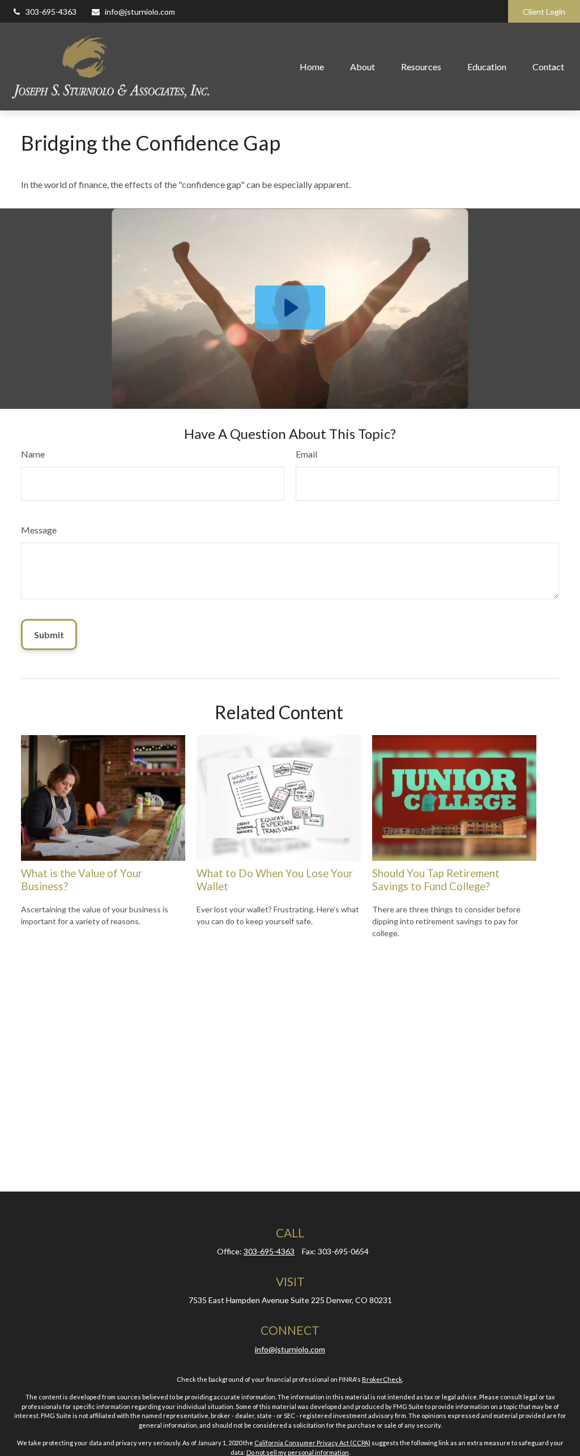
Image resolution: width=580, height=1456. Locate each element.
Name (33, 454)
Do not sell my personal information (297, 1452)
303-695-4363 (50, 11)
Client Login (544, 11)
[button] (312, 66)
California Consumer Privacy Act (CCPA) (312, 1442)
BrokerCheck (382, 1379)
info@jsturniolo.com (140, 11)
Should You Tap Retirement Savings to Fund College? (436, 879)
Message (39, 529)
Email (306, 454)
